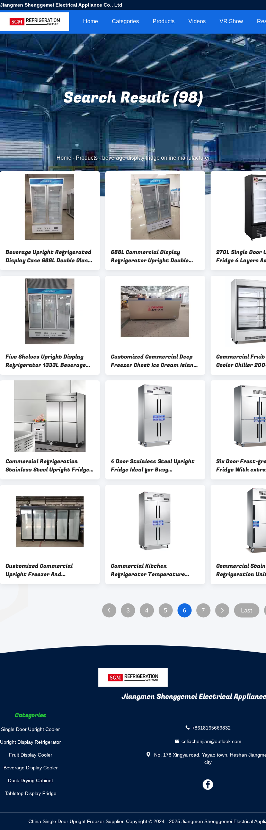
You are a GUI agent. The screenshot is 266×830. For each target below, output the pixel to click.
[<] (109, 610)
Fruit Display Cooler (30, 755)
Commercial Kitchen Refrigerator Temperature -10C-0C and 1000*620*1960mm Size (148, 570)
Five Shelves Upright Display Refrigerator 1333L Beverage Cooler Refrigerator (46, 361)
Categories (125, 21)
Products (164, 21)
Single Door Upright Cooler (30, 729)
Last (246, 610)
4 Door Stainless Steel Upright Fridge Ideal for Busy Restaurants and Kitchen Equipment (153, 465)
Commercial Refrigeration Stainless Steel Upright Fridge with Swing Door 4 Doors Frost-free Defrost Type (49, 465)
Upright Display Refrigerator (30, 742)
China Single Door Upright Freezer (66, 821)
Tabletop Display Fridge (30, 793)
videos (197, 21)
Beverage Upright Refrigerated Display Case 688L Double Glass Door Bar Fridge (48, 256)
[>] (222, 610)
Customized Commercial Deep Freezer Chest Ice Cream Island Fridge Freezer (154, 361)
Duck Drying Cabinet (30, 780)
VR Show (231, 21)
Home (90, 21)
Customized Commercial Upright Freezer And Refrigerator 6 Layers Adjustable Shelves (39, 570)
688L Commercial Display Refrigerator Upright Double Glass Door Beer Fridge (150, 256)
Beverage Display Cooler (30, 767)
